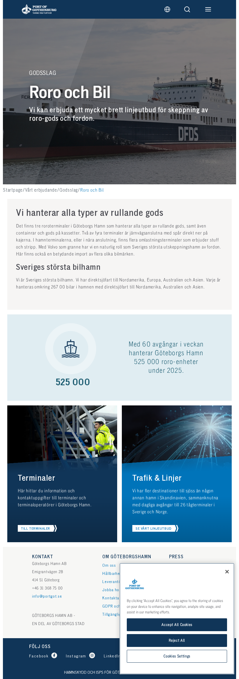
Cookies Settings (177, 656)
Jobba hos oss (115, 590)
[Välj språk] (167, 9)
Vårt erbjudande (41, 190)
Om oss (109, 565)
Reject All (177, 640)
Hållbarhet (112, 573)
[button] (37, 528)
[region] (176, 618)
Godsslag (68, 190)
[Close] (227, 571)
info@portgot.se (47, 596)
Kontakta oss (114, 598)
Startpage (13, 190)
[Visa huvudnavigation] (208, 9)
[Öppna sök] (187, 9)
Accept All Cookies (176, 625)
